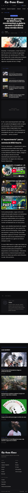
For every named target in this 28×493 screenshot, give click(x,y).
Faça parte (3, 482)
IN (25, 32)
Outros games (18, 469)
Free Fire (3, 8)
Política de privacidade (6, 486)
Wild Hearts (8, 295)
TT (7, 5)
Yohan (6, 31)
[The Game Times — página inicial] (14, 2)
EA (2, 295)
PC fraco (17, 467)
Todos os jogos (18, 471)
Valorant (19, 8)
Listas (16, 462)
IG (3, 5)
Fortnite (2, 471)
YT (5, 5)
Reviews (17, 464)
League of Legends (11, 8)
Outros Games (6, 12)
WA (22, 32)
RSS (26, 491)
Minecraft (3, 473)
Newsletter (3, 484)
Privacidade (22, 491)
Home (2, 12)
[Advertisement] (14, 276)
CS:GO (23, 8)
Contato (3, 479)
